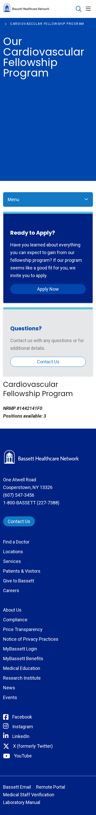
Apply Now (48, 289)
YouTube (23, 755)
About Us (12, 610)
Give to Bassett (18, 580)
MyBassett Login (20, 648)
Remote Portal (50, 787)
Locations (13, 551)
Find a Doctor (16, 542)
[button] (89, 9)
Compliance (15, 619)
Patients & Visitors (21, 571)
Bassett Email (17, 787)
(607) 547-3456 (18, 495)
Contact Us (48, 361)
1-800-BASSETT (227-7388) (31, 502)
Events (10, 697)
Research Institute (22, 678)
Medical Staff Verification (28, 794)
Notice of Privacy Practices (30, 639)
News (9, 687)
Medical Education (21, 668)
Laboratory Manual (21, 802)
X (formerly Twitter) (33, 746)
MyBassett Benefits (23, 658)
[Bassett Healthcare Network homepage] (39, 9)
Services (12, 561)
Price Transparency (22, 629)
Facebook (22, 717)
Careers (11, 590)
